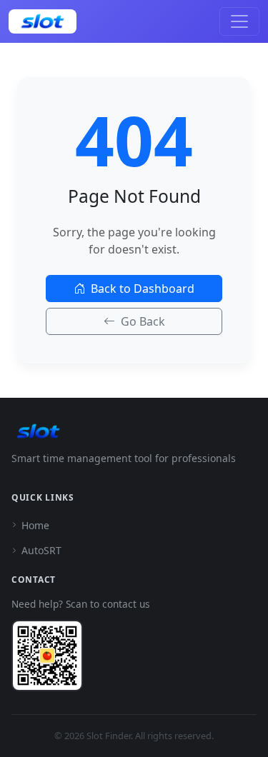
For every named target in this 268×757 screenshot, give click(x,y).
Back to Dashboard (142, 288)
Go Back (143, 321)
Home (35, 525)
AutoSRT (41, 550)
